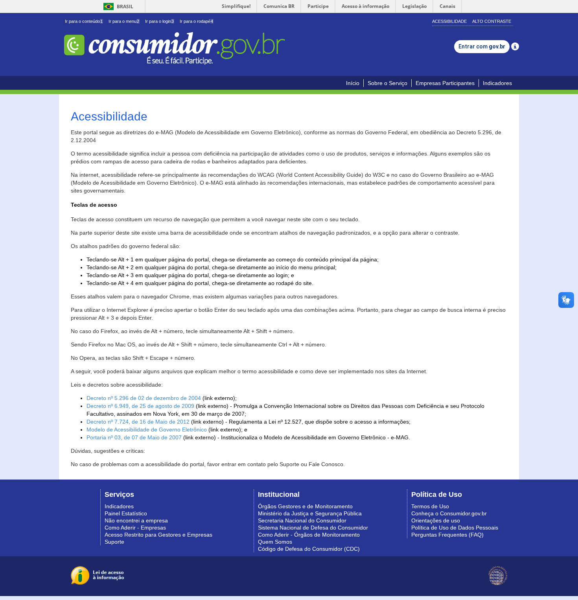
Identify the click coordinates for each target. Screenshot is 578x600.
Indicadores (497, 83)
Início (352, 83)
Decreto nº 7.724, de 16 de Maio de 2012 (138, 422)
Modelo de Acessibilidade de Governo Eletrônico (147, 429)
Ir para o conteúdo (84, 21)
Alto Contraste (491, 21)
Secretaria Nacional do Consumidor (302, 520)
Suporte (114, 542)
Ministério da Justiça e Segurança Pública (310, 513)
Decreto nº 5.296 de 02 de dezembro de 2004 (144, 398)
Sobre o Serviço (387, 83)
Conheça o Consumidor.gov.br (449, 513)
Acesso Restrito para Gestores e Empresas (158, 534)
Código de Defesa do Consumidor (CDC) (309, 549)
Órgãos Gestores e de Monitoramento (305, 506)
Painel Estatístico (126, 513)
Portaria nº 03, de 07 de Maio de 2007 (134, 437)
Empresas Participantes (445, 83)
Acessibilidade (449, 21)
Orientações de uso (435, 520)
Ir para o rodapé (196, 21)
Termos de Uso (430, 506)
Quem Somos (275, 542)
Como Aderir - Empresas (135, 527)
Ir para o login (159, 21)
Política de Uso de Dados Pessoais (454, 527)
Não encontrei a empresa (136, 520)
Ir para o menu (124, 21)
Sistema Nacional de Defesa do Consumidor (313, 527)
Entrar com (481, 46)
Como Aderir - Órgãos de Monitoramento (309, 534)
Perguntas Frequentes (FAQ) (447, 534)
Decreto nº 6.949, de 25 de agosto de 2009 (140, 406)
